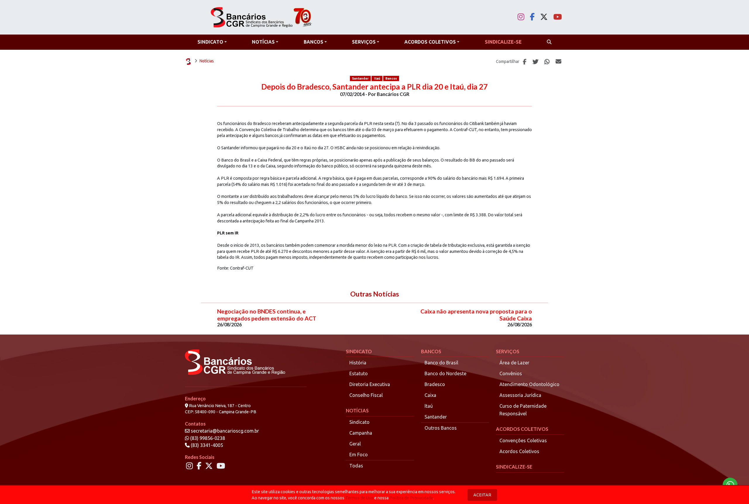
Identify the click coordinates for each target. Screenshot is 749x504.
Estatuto (358, 373)
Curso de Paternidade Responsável (523, 409)
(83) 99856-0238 (207, 438)
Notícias (207, 61)
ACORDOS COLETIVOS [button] (430, 41)
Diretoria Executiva (369, 384)
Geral (355, 443)
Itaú (377, 78)
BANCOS (431, 351)
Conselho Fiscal (366, 395)
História (357, 362)
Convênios (510, 373)
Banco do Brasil (441, 362)
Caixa (430, 395)
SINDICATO (359, 351)
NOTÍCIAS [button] (263, 41)
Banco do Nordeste (445, 373)
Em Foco (358, 454)
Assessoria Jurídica (520, 395)
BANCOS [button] (313, 41)
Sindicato (359, 422)
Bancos (391, 78)
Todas (356, 465)
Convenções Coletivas (523, 440)
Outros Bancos (441, 428)
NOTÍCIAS (357, 410)
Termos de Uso (359, 498)
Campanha (360, 433)
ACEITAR (482, 495)
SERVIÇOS (507, 351)
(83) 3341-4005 (206, 445)
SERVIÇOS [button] (364, 41)
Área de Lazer (514, 362)
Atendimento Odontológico (529, 384)
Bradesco (435, 384)
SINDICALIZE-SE (514, 466)
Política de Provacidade (411, 498)
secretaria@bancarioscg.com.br (225, 430)
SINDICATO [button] (210, 41)
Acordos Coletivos (519, 451)
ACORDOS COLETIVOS (522, 429)
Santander (360, 78)
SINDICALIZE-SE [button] (503, 41)
